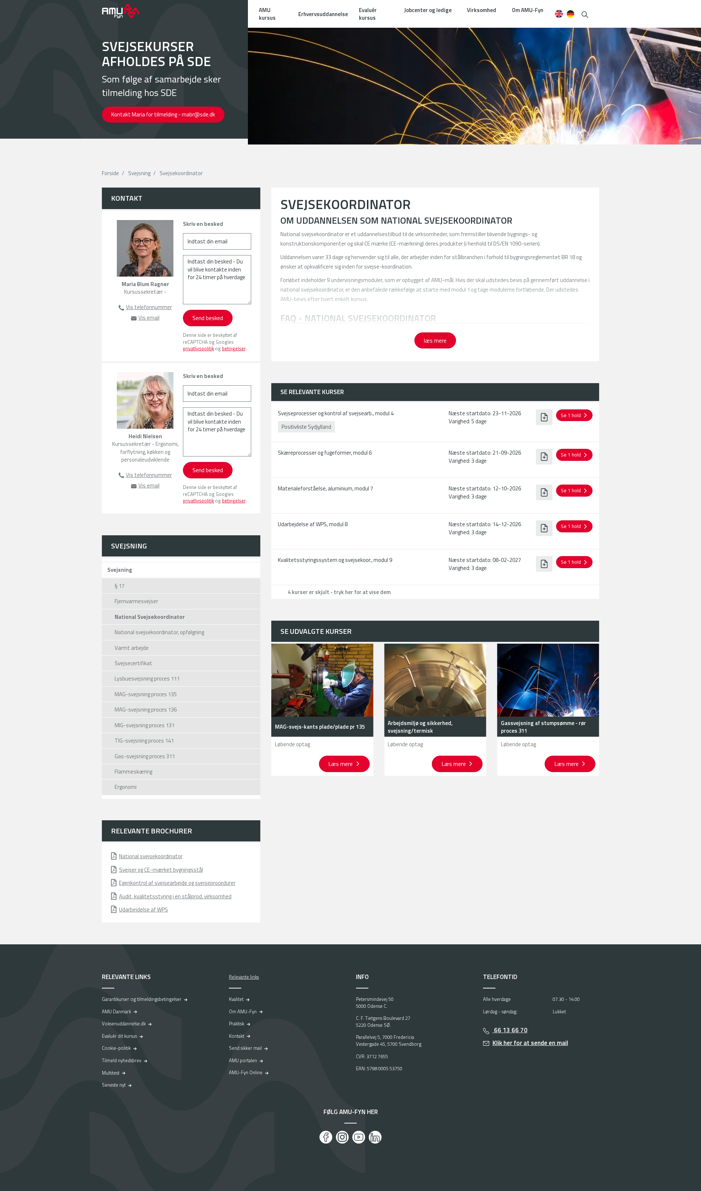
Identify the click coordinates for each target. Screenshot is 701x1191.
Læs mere (341, 763)
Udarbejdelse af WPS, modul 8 (313, 524)
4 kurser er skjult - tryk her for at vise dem (339, 592)
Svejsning (139, 173)
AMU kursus (267, 14)
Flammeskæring (133, 771)
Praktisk (236, 1023)
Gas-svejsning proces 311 (145, 756)
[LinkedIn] (375, 1137)
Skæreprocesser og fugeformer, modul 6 (325, 452)
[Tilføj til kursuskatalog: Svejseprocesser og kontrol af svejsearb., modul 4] (544, 417)
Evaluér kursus (368, 14)
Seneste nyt (114, 1084)
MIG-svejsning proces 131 (145, 725)
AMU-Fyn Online (246, 1072)
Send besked (207, 317)
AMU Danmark (116, 1011)
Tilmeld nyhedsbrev (121, 1060)
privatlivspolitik (198, 348)
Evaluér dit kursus (119, 1036)
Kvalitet (236, 999)
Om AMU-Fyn (527, 10)
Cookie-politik (116, 1048)
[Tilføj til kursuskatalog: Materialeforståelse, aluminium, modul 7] (544, 492)
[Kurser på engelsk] (559, 14)
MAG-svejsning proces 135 (146, 694)
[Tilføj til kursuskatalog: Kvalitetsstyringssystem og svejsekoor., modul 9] (544, 563)
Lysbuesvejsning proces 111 (147, 678)
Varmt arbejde (132, 648)
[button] (585, 14)
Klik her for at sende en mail (530, 1042)
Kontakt (236, 1036)
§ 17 (120, 586)
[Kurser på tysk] (570, 14)
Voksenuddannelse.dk (124, 1023)
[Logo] (125, 11)
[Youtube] (358, 1137)
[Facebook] (325, 1137)
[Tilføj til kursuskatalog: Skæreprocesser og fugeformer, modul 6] (544, 456)
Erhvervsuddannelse (323, 14)
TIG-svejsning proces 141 (144, 740)
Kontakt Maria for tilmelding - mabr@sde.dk (163, 114)
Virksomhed (481, 10)
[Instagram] (342, 1137)
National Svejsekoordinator (150, 617)
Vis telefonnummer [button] (149, 307)
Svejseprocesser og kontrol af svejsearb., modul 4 (336, 413)
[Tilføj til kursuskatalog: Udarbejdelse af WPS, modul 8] (544, 528)
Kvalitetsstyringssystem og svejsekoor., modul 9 (335, 560)
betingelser (233, 348)
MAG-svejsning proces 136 (146, 709)
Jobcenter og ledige (428, 10)
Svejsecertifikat (133, 663)
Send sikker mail (245, 1048)
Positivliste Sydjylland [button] (306, 427)
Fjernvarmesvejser (136, 601)
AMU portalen (243, 1060)
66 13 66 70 (510, 1030)
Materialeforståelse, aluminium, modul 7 (325, 488)
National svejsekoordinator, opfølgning (159, 632)
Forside (110, 173)
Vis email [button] (149, 317)
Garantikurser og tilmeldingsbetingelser (141, 999)
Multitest (110, 1072)
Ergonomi (126, 787)
